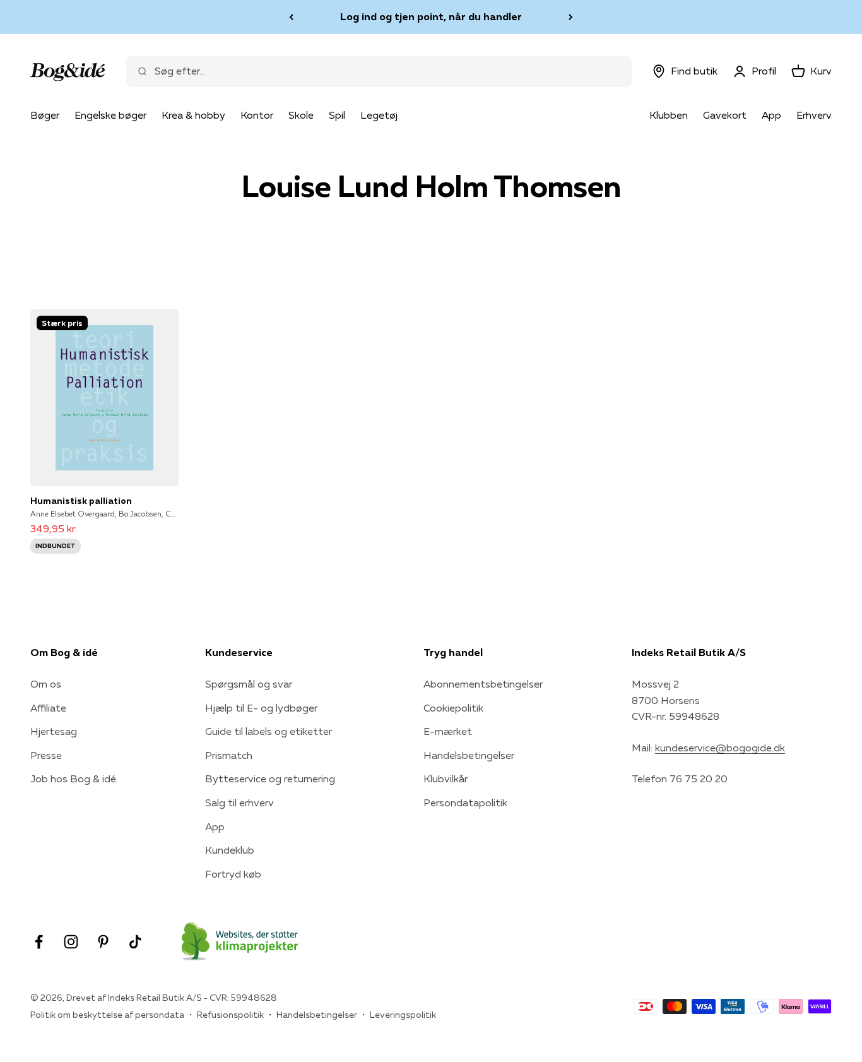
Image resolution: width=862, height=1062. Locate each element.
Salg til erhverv (239, 802)
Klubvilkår (445, 778)
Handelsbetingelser (468, 755)
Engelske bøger (110, 115)
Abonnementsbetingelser (483, 683)
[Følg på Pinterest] (103, 941)
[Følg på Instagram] (71, 941)
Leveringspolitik (403, 1014)
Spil (337, 115)
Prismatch (228, 755)
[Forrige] (291, 17)
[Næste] (571, 17)
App (771, 115)
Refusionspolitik (230, 1014)
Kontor (256, 115)
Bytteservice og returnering (270, 778)
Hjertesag (53, 731)
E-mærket (447, 731)
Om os (45, 683)
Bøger (44, 115)
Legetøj (379, 115)
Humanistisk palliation (81, 500)
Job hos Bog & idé (73, 778)
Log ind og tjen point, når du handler (431, 16)
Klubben (668, 115)
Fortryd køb (233, 874)
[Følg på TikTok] (135, 941)
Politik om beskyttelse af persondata (107, 1014)
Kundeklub (229, 850)
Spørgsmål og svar (248, 683)
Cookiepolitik (453, 707)
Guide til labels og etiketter (268, 731)
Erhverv (814, 115)
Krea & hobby (193, 115)
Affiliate (48, 707)
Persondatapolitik (465, 802)
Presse (46, 755)
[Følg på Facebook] (38, 941)
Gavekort (725, 115)
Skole (301, 115)
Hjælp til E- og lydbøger (261, 707)
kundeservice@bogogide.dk (720, 747)
